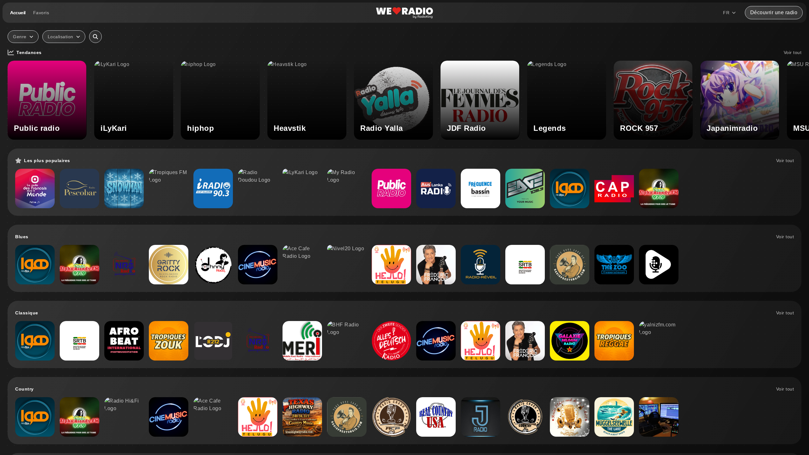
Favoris (41, 12)
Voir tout (793, 52)
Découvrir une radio (774, 12)
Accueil (18, 12)
